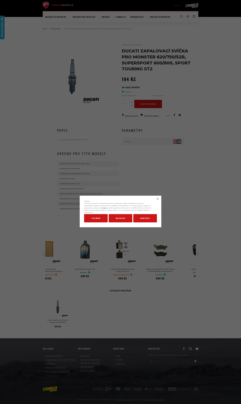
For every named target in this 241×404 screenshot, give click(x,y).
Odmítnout (145, 218)
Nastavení (120, 218)
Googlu (104, 208)
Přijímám (96, 218)
